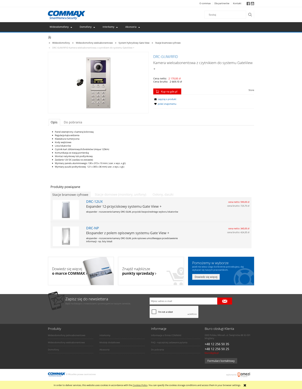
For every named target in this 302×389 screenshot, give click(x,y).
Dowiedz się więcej (206, 277)
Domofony (53, 349)
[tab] (54, 122)
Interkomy (104, 335)
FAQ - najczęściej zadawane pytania (169, 342)
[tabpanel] (151, 150)
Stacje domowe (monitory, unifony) (120, 194)
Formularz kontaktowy (221, 360)
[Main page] (66, 15)
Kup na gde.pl (169, 91)
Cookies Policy (140, 385)
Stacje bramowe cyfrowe (70, 194)
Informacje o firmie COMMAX (166, 335)
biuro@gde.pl (212, 352)
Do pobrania (157, 349)
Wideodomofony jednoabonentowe (66, 335)
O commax (205, 3)
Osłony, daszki (163, 194)
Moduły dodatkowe (109, 342)
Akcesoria (104, 349)
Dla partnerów (221, 3)
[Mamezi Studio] (244, 374)
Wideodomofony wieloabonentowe (66, 342)
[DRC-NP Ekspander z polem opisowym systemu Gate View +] (67, 236)
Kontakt (237, 3)
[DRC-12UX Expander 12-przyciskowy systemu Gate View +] (67, 210)
